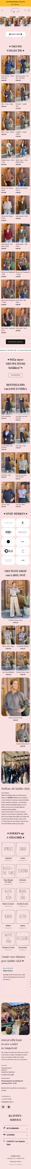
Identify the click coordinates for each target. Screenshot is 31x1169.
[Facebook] (3, 1107)
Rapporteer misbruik (15, 1161)
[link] (15, 5)
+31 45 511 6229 (6, 1099)
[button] (15, 10)
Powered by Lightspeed (15, 1164)
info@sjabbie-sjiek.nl (7, 1102)
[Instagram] (9, 1107)
